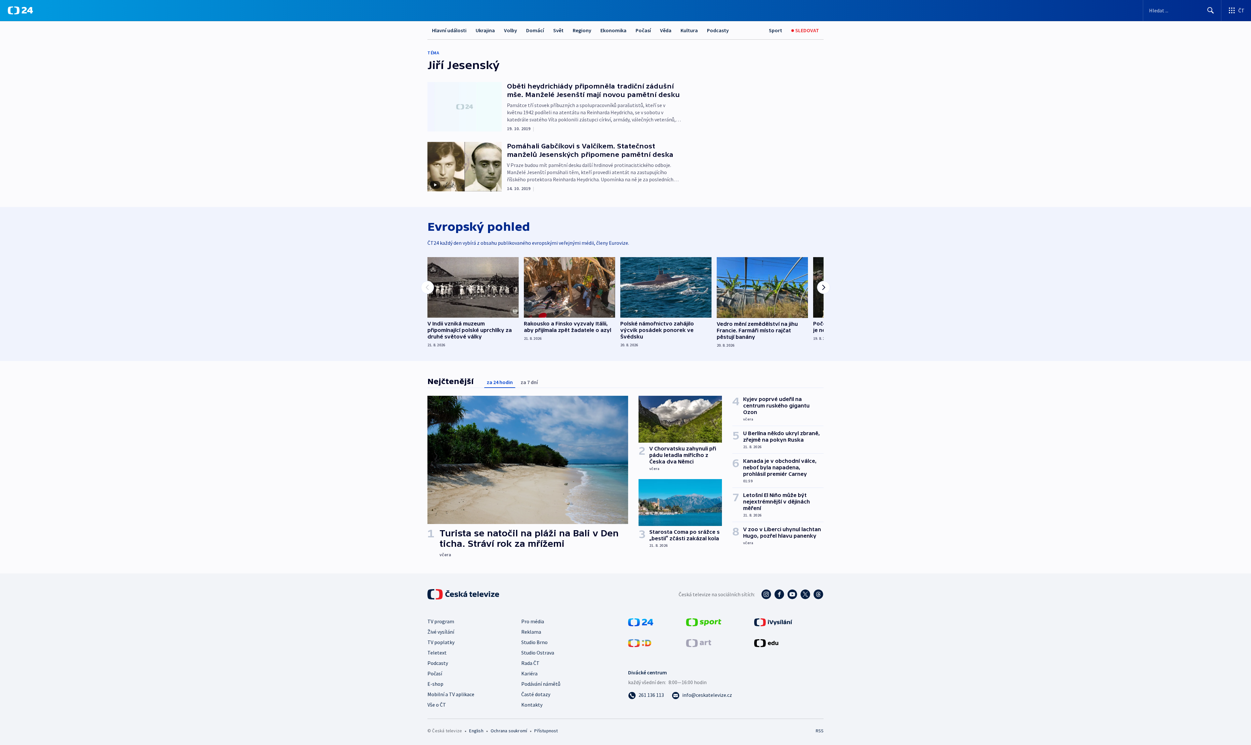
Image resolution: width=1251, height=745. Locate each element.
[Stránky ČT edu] (766, 642)
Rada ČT (530, 663)
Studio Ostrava (537, 652)
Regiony (582, 30)
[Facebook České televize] (779, 594)
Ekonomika (613, 30)
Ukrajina (485, 30)
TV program (440, 621)
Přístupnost (546, 731)
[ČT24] (20, 10)
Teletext (437, 652)
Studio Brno (534, 642)
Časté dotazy (535, 694)
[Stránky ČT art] (698, 642)
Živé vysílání (440, 631)
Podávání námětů (540, 684)
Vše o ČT (436, 704)
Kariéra (529, 673)
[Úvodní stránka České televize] (463, 594)
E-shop (435, 684)
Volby (510, 30)
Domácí (535, 30)
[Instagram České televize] (766, 594)
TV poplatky (440, 642)
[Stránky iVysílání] (773, 621)
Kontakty (531, 704)
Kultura (689, 30)
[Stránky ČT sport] (703, 621)
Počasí (643, 30)
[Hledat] (1210, 10)
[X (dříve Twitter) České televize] (805, 594)
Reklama (531, 631)
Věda (665, 30)
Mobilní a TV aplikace (450, 694)
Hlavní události (449, 30)
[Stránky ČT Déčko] (639, 642)
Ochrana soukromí (509, 731)
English (476, 731)
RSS (820, 731)
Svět (558, 30)
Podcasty (718, 30)
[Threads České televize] (818, 594)
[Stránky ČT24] (640, 621)
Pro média (532, 621)
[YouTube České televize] (792, 594)
